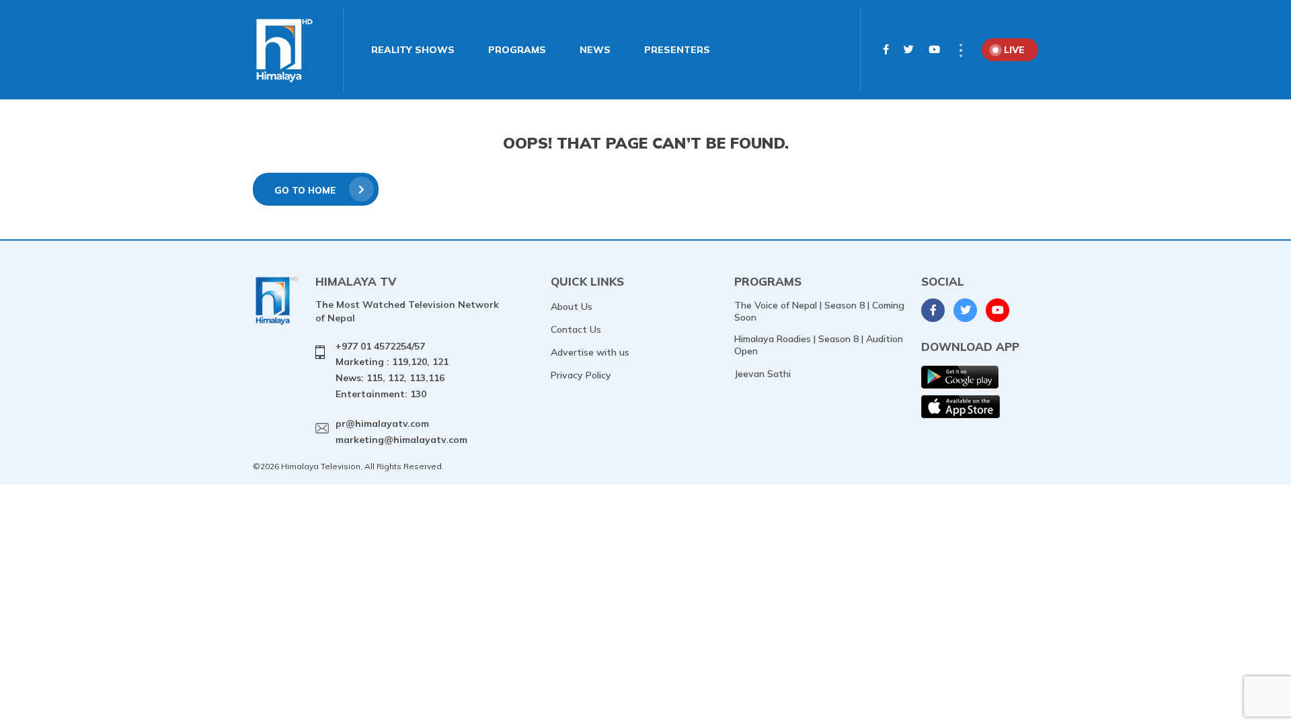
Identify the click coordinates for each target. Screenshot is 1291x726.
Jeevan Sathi (762, 374)
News (595, 50)
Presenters (677, 50)
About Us (571, 306)
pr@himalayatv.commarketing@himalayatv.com (401, 431)
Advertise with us (590, 352)
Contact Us (576, 329)
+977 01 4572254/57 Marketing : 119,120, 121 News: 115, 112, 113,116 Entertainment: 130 (392, 370)
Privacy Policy (581, 375)
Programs (517, 50)
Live (1014, 50)
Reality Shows (413, 50)
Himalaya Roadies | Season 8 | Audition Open (818, 345)
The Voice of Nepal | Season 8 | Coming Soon (819, 311)
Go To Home (305, 190)
